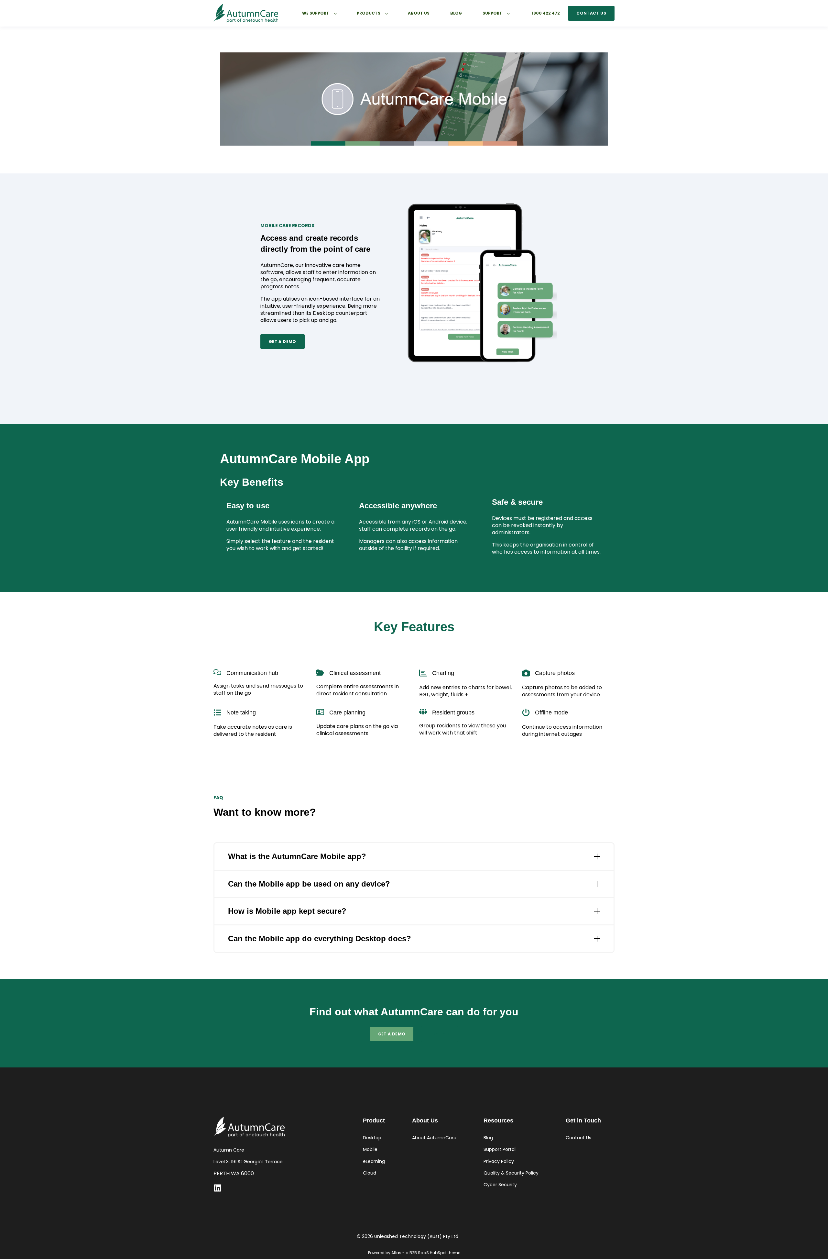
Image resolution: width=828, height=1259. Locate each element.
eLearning (374, 1161)
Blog (488, 1138)
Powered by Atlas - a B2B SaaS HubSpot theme (414, 1252)
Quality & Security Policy (511, 1173)
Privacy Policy (499, 1161)
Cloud (369, 1173)
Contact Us (578, 1138)
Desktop (372, 1138)
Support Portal (500, 1149)
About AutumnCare (434, 1138)
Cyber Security (500, 1184)
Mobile (370, 1149)
